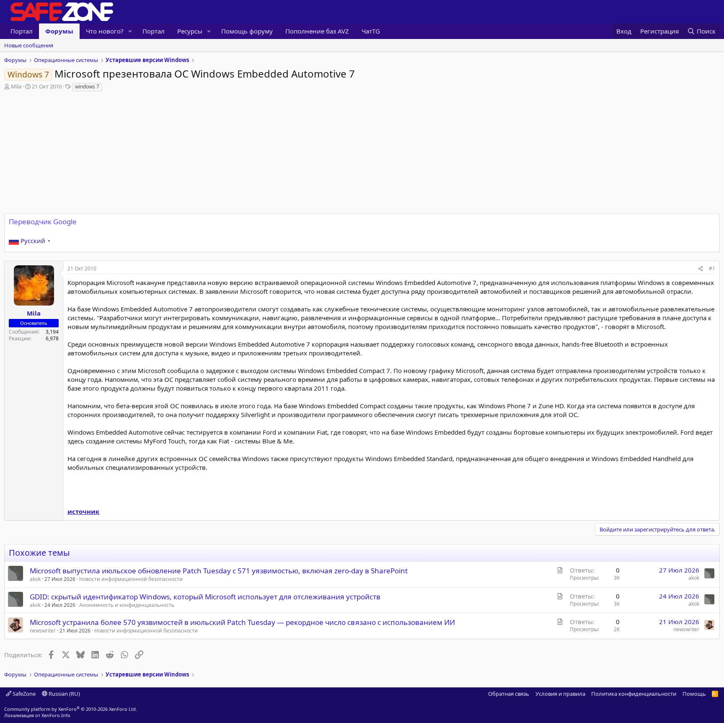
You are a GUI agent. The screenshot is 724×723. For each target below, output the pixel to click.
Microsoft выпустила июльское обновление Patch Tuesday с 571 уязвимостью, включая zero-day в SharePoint (219, 570)
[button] (130, 31)
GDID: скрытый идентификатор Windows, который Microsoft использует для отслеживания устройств (205, 596)
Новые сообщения (28, 45)
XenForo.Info (55, 715)
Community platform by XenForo (70, 709)
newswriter (43, 630)
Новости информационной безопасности (131, 579)
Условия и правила (560, 693)
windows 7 (87, 86)
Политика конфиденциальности (633, 693)
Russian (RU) (63, 693)
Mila (16, 86)
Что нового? (105, 31)
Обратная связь (508, 693)
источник (83, 511)
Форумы (59, 31)
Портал (21, 31)
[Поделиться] (700, 269)
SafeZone (23, 693)
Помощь (694, 693)
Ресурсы (189, 31)
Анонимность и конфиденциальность (126, 605)
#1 (712, 268)
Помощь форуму (247, 31)
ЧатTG (371, 31)
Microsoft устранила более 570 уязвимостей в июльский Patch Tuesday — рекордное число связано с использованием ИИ (242, 622)
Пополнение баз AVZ (317, 31)
